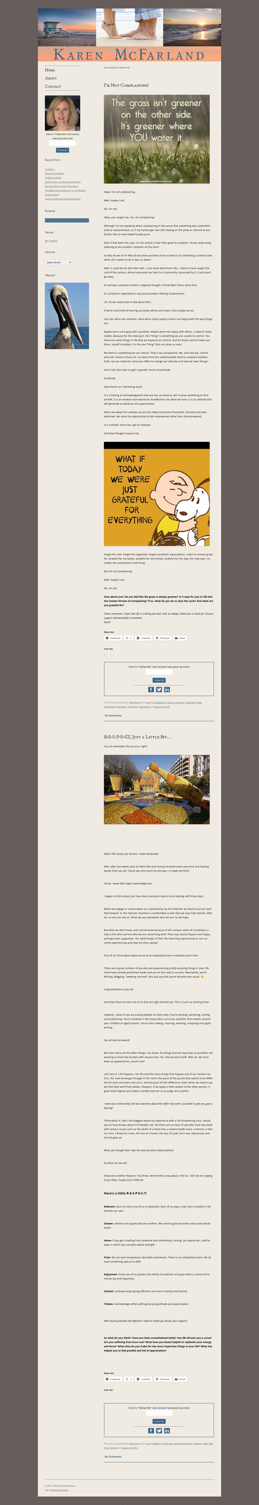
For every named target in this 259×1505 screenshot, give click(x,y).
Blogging (157, 1443)
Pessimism (144, 706)
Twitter (159, 689)
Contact (53, 86)
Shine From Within (54, 173)
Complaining (159, 702)
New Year (133, 706)
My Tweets (51, 240)
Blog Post (135, 702)
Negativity (121, 706)
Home (50, 70)
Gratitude (190, 702)
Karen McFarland (129, 34)
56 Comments (113, 1456)
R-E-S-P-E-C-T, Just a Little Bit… (138, 736)
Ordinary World (53, 177)
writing (114, 1447)
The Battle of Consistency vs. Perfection (65, 190)
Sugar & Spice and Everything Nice (63, 198)
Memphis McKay (60, 1490)
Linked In (167, 689)
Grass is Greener (175, 702)
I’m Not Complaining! (126, 85)
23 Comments (113, 715)
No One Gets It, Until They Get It (61, 186)
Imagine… (50, 169)
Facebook (151, 689)
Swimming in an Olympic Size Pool (63, 182)
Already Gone (52, 194)
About (51, 78)
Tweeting (197, 1443)
